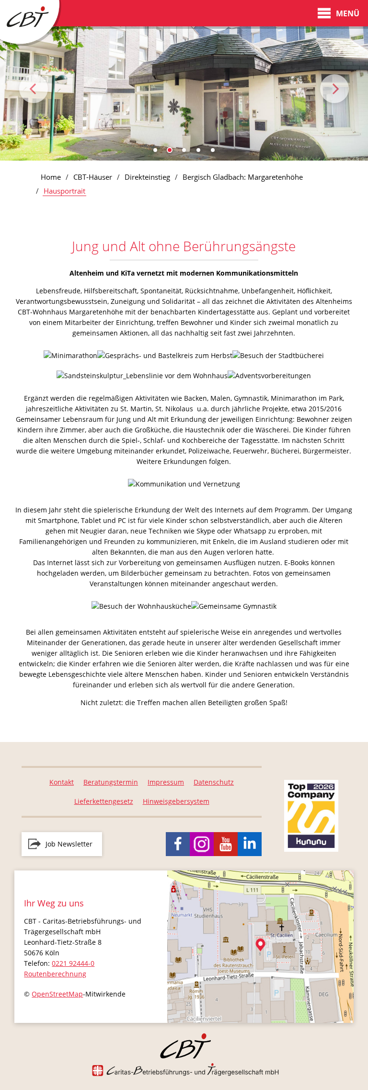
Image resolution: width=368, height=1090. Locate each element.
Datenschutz (214, 782)
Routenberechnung (55, 973)
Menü (347, 13)
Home (51, 177)
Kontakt (61, 782)
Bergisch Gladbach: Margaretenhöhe (243, 177)
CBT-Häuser (92, 177)
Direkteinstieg (147, 177)
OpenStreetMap (57, 993)
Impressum (166, 782)
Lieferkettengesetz (103, 801)
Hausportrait (64, 191)
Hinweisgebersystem (176, 801)
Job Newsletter (69, 843)
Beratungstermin (110, 782)
